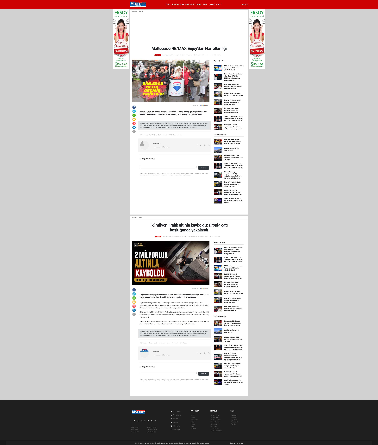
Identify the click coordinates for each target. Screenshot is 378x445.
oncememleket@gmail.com (161, 147)
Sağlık (192, 4)
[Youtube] (142, 420)
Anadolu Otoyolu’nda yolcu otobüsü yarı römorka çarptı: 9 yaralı (233, 200)
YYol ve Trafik (215, 417)
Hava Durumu (215, 415)
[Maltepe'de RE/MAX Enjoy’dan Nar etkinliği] (170, 80)
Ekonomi (212, 4)
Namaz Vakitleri (215, 420)
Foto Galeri (177, 411)
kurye (160, 303)
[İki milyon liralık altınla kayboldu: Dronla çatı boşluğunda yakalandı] (170, 262)
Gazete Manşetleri (216, 430)
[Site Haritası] (152, 420)
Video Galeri (177, 415)
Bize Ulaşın (176, 429)
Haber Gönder (151, 432)
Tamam (240, 443)
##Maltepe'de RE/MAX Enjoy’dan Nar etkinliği (153, 135)
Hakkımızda (134, 427)
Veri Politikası (135, 432)
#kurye (150, 343)
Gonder (203, 168)
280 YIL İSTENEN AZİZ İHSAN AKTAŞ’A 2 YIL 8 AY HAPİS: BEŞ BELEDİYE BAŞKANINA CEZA (233, 119)
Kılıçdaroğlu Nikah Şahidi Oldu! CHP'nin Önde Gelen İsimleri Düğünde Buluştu (232, 141)
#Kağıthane (143, 343)
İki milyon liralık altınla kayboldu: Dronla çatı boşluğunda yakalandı (231, 110)
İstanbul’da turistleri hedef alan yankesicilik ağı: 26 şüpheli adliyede (232, 102)
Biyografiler (234, 420)
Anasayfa (134, 11)
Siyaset (198, 4)
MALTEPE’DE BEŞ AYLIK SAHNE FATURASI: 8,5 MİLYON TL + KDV (233, 157)
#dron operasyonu (164, 343)
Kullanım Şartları (152, 427)
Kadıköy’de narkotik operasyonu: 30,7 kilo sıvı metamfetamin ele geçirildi (233, 127)
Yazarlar (175, 418)
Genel (140, 217)
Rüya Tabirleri (235, 422)
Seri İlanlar (214, 426)
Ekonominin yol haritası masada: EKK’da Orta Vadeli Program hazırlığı (233, 86)
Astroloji (233, 424)
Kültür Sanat (184, 4)
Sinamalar (214, 424)
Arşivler (175, 422)
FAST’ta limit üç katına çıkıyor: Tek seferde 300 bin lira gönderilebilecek (234, 68)
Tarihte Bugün (215, 422)
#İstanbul (175, 343)
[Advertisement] (189, 29)
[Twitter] (135, 420)
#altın (156, 343)
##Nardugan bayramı (175, 135)
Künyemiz (176, 426)
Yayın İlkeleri (134, 429)
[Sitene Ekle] (156, 420)
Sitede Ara (234, 415)
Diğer (218, 4)
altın (156, 305)
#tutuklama (182, 343)
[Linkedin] (145, 420)
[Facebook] (132, 420)
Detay (233, 443)
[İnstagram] (138, 420)
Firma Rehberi (215, 428)
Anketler (233, 417)
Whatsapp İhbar (152, 429)
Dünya (205, 4)
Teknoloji (175, 4)
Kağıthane (143, 312)
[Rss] (149, 420)
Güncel (141, 11)
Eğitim (168, 4)
